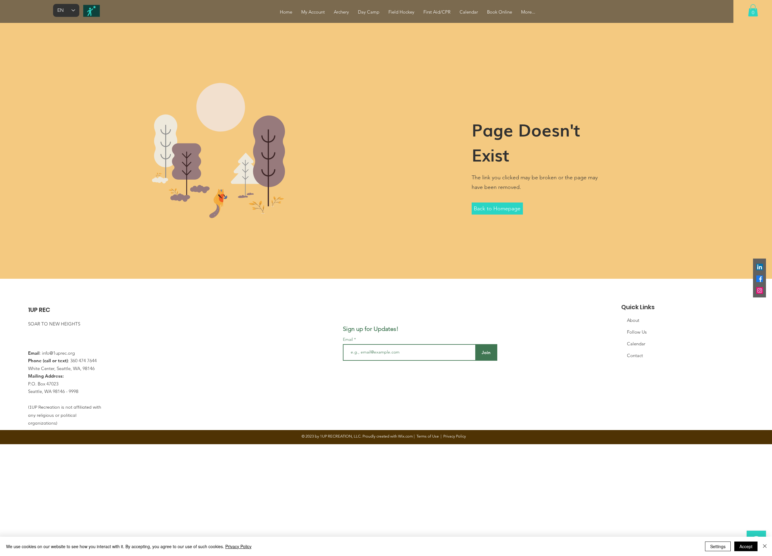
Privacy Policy (238, 546)
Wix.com (405, 436)
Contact (635, 355)
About (633, 320)
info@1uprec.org (58, 353)
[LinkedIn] (759, 267)
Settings (718, 546)
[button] (753, 10)
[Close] (764, 546)
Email (348, 339)
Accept (745, 546)
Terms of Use (427, 436)
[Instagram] (759, 290)
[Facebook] (759, 278)
